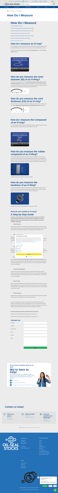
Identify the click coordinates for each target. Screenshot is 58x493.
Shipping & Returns (42, 446)
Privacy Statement (23, 487)
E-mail (12, 331)
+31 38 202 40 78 (10, 419)
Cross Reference (42, 449)
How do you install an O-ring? (17, 40)
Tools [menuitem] (54, 7)
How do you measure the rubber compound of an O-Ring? (23, 35)
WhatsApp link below (47, 420)
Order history (23, 466)
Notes (12, 338)
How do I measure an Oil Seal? (44, 452)
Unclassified (19, 251)
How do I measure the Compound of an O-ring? (20, 33)
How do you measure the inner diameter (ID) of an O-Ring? (23, 28)
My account (23, 464)
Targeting (18, 248)
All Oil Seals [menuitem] (6, 7)
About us (40, 442)
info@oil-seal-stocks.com (29, 417)
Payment (40, 445)
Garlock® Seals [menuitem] (17, 7)
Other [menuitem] (46, 7)
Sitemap (40, 440)
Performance (19, 246)
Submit (35, 347)
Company (12, 325)
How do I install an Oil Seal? (43, 454)
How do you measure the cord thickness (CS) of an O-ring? (23, 30)
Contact (40, 443)
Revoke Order (23, 467)
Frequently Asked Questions (44, 451)
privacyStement (36, 240)
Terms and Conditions (30, 487)
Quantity (12, 335)
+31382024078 (23, 446)
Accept (29, 254)
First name (12, 322)
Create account (23, 463)
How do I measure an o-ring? (17, 25)
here (37, 314)
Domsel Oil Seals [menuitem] (28, 7)
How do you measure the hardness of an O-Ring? (21, 38)
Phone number (13, 328)
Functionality (19, 250)
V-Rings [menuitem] (38, 7)
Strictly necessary (20, 245)
